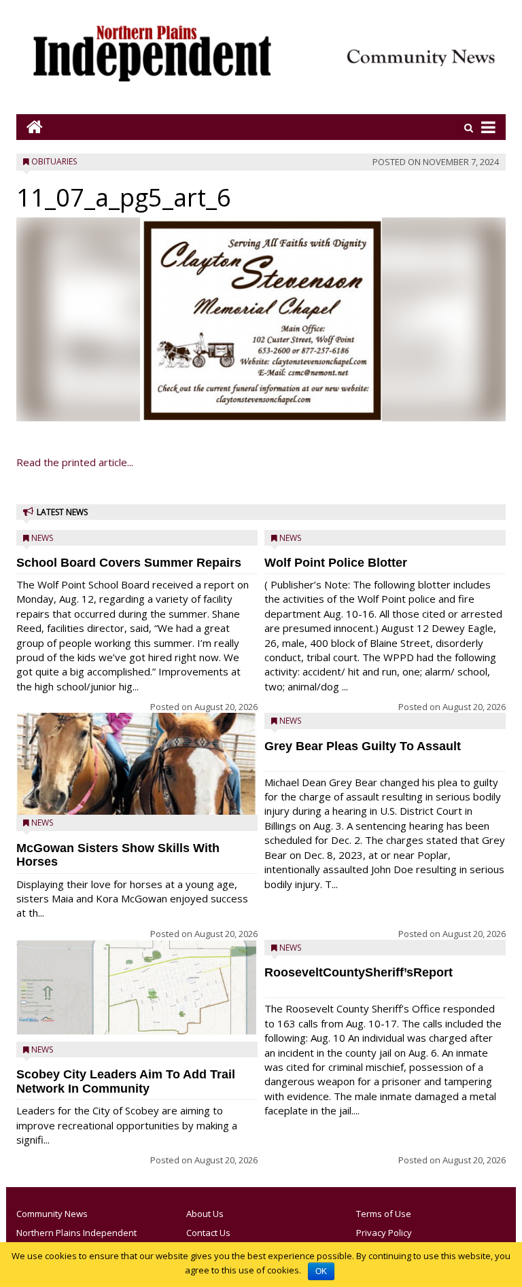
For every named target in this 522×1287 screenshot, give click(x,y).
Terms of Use (383, 1213)
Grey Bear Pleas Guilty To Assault (362, 746)
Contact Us (208, 1233)
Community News (52, 1213)
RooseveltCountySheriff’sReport (358, 972)
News (42, 538)
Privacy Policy (384, 1233)
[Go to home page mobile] (29, 126)
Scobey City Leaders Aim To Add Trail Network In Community (125, 1081)
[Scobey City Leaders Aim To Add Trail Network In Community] (137, 988)
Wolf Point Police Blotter (335, 562)
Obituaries (54, 161)
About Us (205, 1213)
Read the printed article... (74, 462)
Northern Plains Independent (76, 1233)
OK (321, 1271)
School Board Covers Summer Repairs (128, 562)
